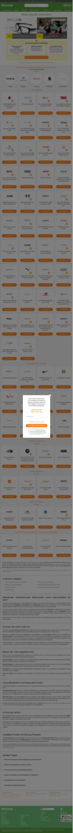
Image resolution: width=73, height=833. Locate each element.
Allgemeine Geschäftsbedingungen (37, 431)
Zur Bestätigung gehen (36, 425)
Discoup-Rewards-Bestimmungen (37, 432)
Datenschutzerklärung (40, 430)
